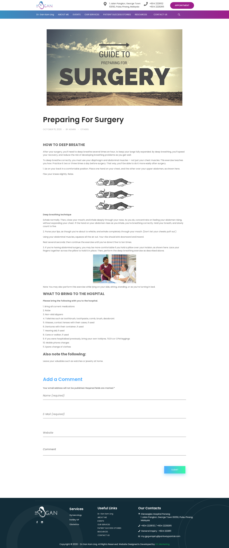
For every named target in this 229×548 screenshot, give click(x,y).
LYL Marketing (162, 544)
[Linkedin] (42, 522)
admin (72, 129)
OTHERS (84, 129)
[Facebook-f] (37, 522)
